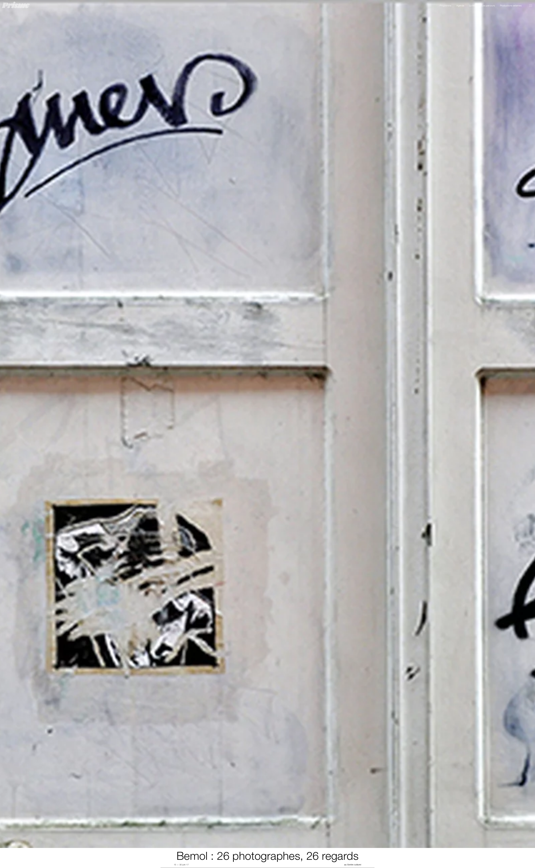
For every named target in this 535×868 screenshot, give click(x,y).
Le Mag (473, 5)
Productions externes (511, 5)
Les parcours (488, 5)
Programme (445, 5)
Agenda (460, 5)
